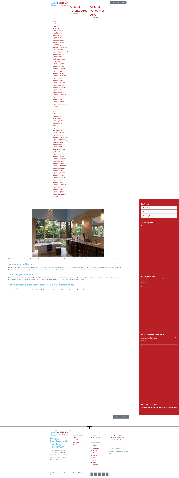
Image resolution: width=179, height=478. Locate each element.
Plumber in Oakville (59, 71)
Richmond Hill (56, 289)
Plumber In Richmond (59, 96)
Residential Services (58, 30)
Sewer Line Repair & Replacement (62, 45)
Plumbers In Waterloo (59, 87)
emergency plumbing (94, 277)
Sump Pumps (57, 37)
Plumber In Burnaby (59, 101)
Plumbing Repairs (58, 56)
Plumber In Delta (58, 103)
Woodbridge (80, 289)
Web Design (75, 472)
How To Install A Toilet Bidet (149, 404)
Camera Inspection (59, 42)
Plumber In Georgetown (60, 82)
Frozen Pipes (57, 35)
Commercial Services (58, 52)
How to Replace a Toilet (148, 276)
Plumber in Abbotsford (60, 94)
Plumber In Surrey (58, 99)
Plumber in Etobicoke (59, 65)
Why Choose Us (58, 26)
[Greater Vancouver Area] (92, 2)
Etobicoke (38, 289)
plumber (30, 258)
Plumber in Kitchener (59, 85)
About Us (56, 25)
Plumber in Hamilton (59, 80)
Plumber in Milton (58, 89)
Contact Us (55, 106)
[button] (89, 110)
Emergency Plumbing (59, 59)
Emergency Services (58, 58)
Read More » (143, 282)
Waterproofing (57, 44)
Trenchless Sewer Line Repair (61, 51)
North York (43, 289)
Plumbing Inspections (59, 54)
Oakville (61, 289)
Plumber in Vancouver (59, 97)
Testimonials (57, 28)
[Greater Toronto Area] (72, 2)
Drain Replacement (59, 40)
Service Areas (56, 61)
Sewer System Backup (60, 49)
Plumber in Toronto (59, 63)
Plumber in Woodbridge (60, 77)
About (54, 23)
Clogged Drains (58, 32)
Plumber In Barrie (58, 92)
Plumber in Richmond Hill (60, 70)
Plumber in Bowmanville (60, 104)
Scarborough (50, 289)
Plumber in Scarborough (60, 68)
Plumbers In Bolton (59, 84)
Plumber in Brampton (59, 73)
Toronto (34, 289)
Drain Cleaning (58, 33)
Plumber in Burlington (59, 78)
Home (54, 21)
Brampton (66, 289)
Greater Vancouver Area (97, 10)
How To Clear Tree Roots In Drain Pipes (152, 334)
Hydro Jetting (57, 39)
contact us (87, 289)
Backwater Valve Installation (61, 47)
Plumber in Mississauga (60, 75)
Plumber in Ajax (58, 91)
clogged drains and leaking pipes (36, 277)
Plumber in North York (59, 66)
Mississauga (72, 289)
